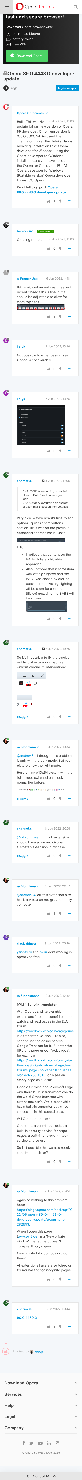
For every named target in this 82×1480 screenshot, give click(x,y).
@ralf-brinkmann (30, 837)
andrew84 (24, 481)
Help (9, 1405)
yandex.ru (24, 952)
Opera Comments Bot (33, 113)
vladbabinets (26, 943)
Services (13, 1394)
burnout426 (26, 231)
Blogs (13, 88)
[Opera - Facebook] (23, 1443)
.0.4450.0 (27, 1318)
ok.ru (43, 952)
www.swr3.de (27, 1236)
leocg (38, 1351)
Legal (10, 1416)
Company (14, 1427)
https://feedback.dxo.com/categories (45, 1031)
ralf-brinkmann (28, 747)
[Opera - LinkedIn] (49, 1443)
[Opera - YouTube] (40, 1443)
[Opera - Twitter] (31, 1443)
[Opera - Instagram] (57, 1443)
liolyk (21, 346)
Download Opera (30, 56)
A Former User (27, 278)
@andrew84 (26, 756)
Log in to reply (67, 88)
